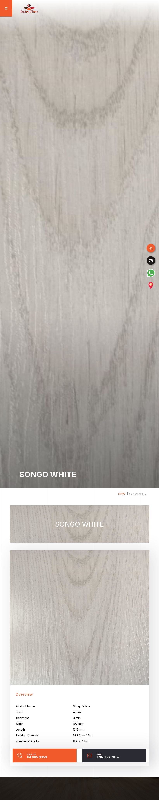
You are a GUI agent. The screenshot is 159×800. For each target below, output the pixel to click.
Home (121, 493)
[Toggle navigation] (5, 8)
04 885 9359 (37, 756)
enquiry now (108, 756)
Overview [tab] (24, 694)
